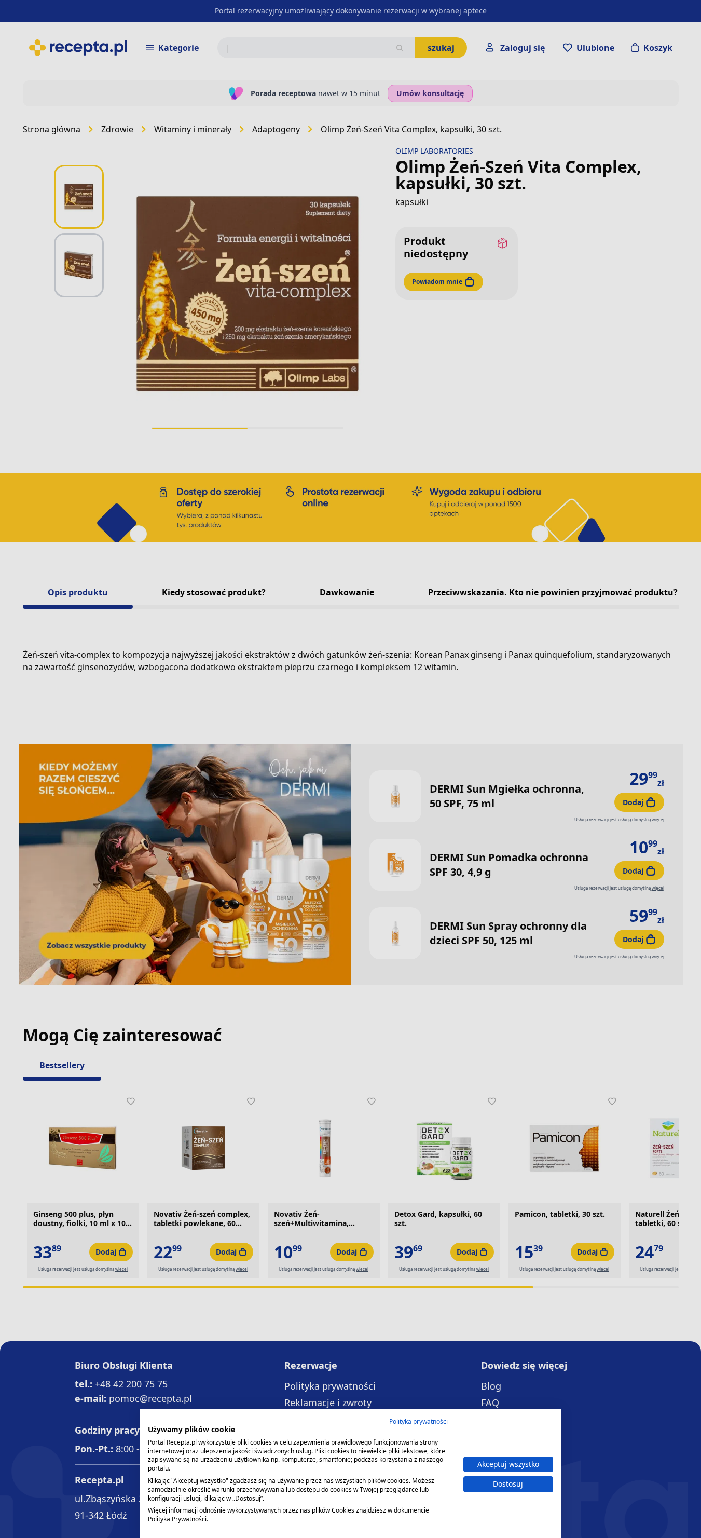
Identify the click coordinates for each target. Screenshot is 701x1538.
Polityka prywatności (418, 1421)
